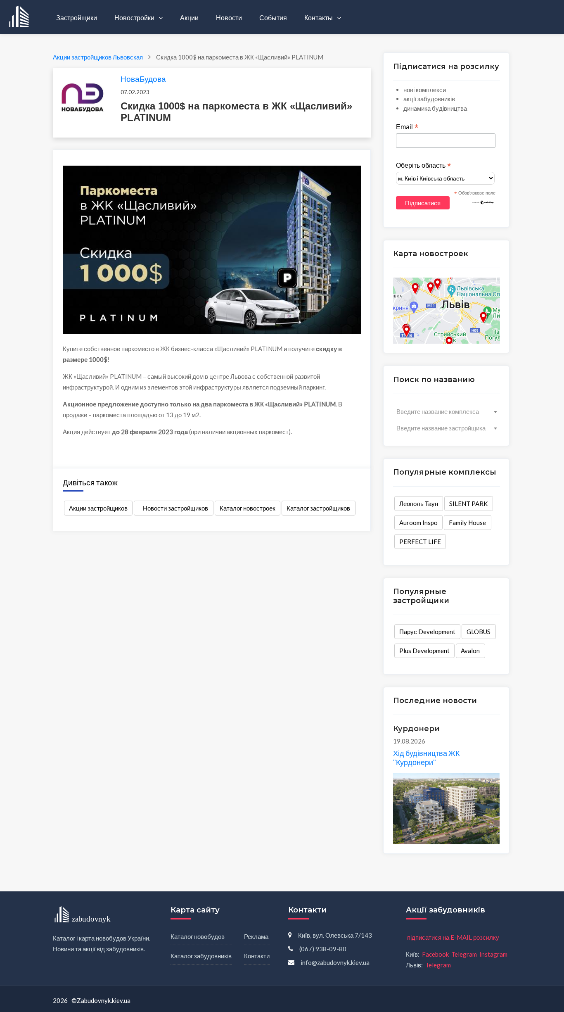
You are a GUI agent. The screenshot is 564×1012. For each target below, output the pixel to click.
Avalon (470, 650)
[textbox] (446, 411)
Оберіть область (423, 166)
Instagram (493, 954)
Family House (467, 522)
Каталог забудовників (201, 956)
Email (407, 127)
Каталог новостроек (247, 508)
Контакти (257, 956)
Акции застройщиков (98, 508)
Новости (229, 17)
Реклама (256, 936)
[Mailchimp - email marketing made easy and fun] (483, 202)
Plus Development (424, 650)
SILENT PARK (468, 503)
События (273, 17)
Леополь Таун (418, 503)
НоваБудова (143, 78)
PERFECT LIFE (420, 541)
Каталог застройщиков (318, 508)
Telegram (464, 954)
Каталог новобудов (198, 936)
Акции (189, 17)
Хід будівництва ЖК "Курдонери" (426, 757)
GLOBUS (479, 631)
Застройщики (76, 17)
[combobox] (446, 411)
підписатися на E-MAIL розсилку (453, 937)
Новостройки (135, 17)
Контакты (319, 17)
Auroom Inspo (418, 522)
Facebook (435, 954)
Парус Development (427, 631)
